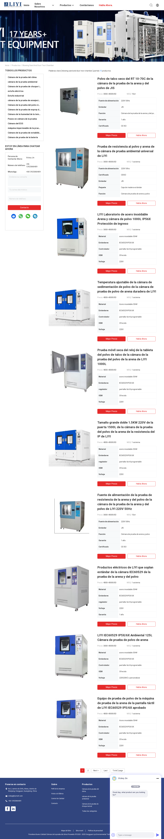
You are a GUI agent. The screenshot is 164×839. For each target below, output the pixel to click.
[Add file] (113, 835)
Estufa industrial (16, 96)
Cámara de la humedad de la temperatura (24, 114)
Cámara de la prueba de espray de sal (24, 109)
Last (105, 771)
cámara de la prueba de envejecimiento (24, 100)
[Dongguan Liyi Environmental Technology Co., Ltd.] (12, 4)
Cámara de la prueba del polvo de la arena (24, 105)
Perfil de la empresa (58, 789)
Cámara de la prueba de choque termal (24, 86)
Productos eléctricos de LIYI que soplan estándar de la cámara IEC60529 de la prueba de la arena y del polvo (125, 572)
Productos (16, 65)
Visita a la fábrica (57, 794)
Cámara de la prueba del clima (22, 77)
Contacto (24, 207)
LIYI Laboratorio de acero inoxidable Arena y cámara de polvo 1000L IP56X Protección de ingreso (124, 219)
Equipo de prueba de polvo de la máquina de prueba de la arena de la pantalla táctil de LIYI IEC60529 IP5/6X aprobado (125, 703)
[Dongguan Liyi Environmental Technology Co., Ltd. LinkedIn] (13, 808)
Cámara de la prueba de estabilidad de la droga (24, 133)
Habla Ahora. (141, 135)
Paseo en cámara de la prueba (22, 119)
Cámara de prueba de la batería (23, 137)
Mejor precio (111, 135)
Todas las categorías (89, 811)
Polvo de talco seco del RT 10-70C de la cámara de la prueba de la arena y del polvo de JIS (125, 83)
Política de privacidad (95, 831)
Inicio (7, 65)
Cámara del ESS (15, 123)
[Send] (158, 835)
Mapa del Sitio (66, 831)
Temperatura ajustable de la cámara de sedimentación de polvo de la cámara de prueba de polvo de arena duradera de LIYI (126, 286)
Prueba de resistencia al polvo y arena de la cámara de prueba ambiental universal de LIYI (125, 151)
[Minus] (157, 778)
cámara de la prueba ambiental (22, 82)
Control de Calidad (57, 798)
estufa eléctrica (15, 91)
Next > (96, 771)
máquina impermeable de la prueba (24, 128)
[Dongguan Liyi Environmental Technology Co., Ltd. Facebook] (7, 808)
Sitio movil (79, 831)
